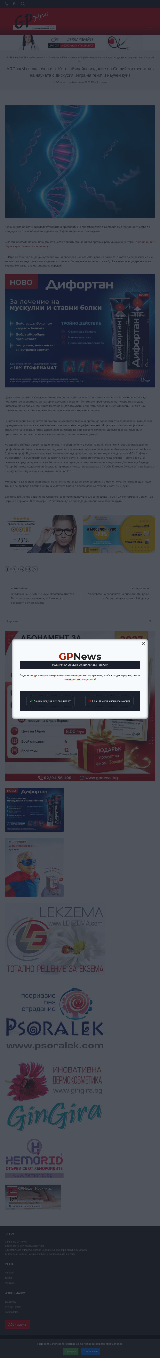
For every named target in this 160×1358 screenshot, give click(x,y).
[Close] (143, 643)
